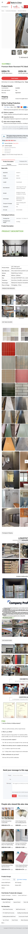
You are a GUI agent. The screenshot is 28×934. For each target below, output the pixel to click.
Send (14, 796)
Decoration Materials (22, 10)
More (2, 923)
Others (3, 888)
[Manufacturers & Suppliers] (14, 2)
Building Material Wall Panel (9, 916)
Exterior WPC (18, 885)
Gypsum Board (16, 902)
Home (2, 10)
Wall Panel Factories (20, 909)
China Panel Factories (8, 909)
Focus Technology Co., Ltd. (18, 928)
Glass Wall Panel (6, 902)
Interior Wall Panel (5, 882)
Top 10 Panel (6, 920)
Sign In (3, 154)
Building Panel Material (22, 913)
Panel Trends (15, 920)
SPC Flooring (18, 882)
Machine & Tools (5, 885)
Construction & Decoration (11, 10)
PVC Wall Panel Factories (8, 913)
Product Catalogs (22, 879)
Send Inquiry (14, 78)
